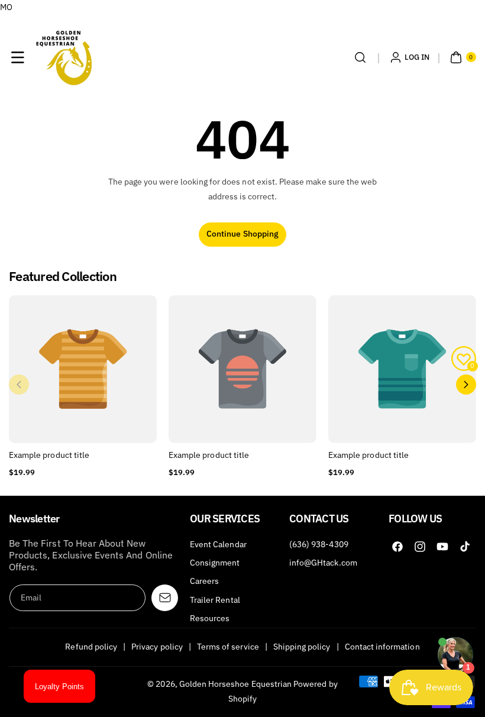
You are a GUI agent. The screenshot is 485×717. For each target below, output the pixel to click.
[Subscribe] (164, 597)
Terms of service (228, 646)
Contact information (382, 646)
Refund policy (91, 646)
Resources (209, 618)
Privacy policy (157, 646)
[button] (18, 57)
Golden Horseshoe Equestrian (235, 684)
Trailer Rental (215, 600)
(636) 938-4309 (318, 544)
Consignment (215, 562)
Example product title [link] (49, 455)
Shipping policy (302, 646)
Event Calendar (218, 544)
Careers (204, 581)
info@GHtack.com (323, 562)
